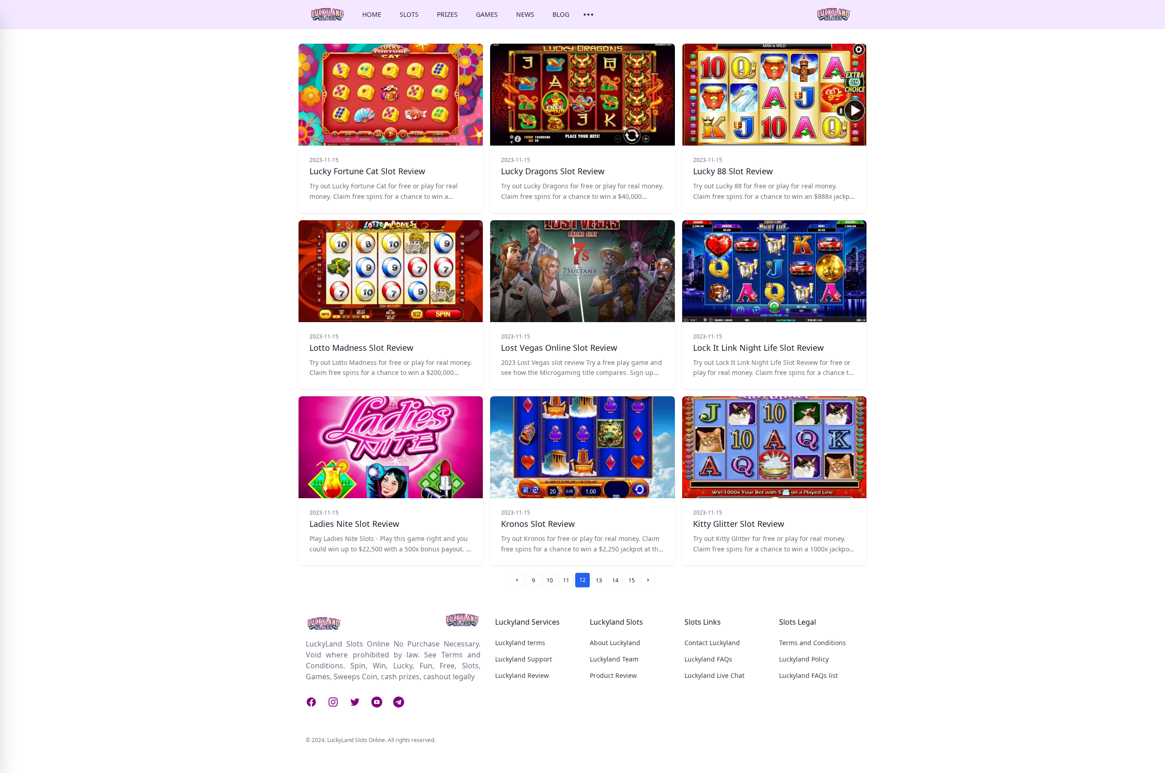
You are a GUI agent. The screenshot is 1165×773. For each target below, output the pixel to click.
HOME (371, 14)
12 (582, 580)
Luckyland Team (614, 659)
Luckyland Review (522, 675)
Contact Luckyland (712, 642)
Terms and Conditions (812, 642)
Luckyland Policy (804, 659)
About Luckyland (615, 642)
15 (631, 580)
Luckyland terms (520, 642)
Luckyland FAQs (708, 659)
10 (550, 580)
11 (566, 580)
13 (599, 580)
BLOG (560, 14)
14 (615, 580)
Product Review (613, 675)
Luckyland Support (523, 659)
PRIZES (447, 14)
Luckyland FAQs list (808, 675)
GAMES (487, 14)
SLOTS (409, 14)
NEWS (525, 14)
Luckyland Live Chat (714, 675)
